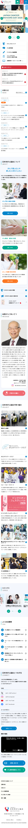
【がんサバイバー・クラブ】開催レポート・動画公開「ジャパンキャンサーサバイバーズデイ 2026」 (12, 128)
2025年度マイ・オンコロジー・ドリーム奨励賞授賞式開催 (12, 149)
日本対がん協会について (7, 781)
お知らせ (3, 787)
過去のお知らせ (19, 92)
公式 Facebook (10, 704)
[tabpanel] (14, 19)
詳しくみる (10, 213)
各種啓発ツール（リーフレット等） (14, 60)
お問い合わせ (14, 763)
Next (26, 18)
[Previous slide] (8, 611)
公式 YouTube (10, 700)
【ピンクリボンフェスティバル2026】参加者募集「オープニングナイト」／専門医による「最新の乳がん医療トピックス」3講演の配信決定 (12, 117)
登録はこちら (9, 728)
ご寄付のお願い (14, 393)
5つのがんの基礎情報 (12, 52)
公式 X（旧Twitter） (11, 693)
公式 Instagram (10, 696)
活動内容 (3, 784)
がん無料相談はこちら (14, 769)
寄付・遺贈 (3, 798)
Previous (1, 18)
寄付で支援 (22, 3)
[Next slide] (19, 611)
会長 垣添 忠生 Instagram (20, 385)
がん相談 (17, 3)
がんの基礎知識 (5, 791)
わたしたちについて (11, 43)
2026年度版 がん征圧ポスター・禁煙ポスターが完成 (12, 106)
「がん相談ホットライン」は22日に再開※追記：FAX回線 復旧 (10, 139)
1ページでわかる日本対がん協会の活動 (12, 56)
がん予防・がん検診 (5, 794)
